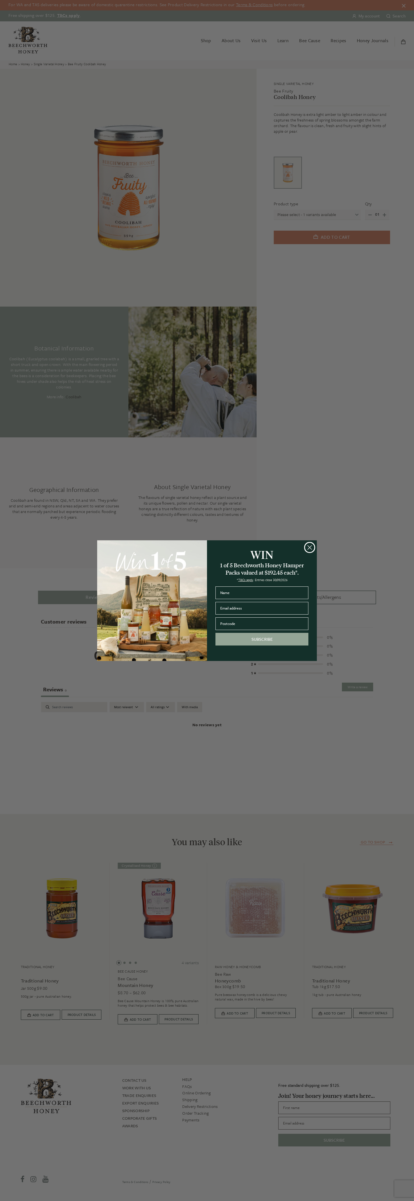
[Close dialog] (310, 547)
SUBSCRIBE (262, 639)
